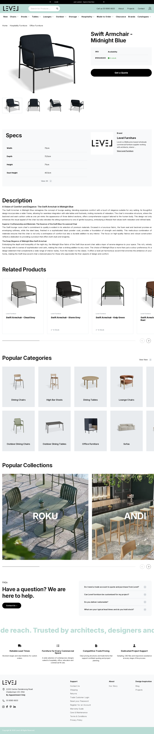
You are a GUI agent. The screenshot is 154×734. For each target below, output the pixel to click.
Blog (137, 686)
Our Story (113, 686)
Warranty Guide (77, 709)
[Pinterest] (11, 707)
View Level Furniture (125, 151)
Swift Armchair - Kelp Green (110, 317)
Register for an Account (80, 705)
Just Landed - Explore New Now (77, 2)
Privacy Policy (76, 720)
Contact (141, 8)
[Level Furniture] (10, 8)
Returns (73, 693)
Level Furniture (11, 313)
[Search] (57, 8)
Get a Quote (121, 72)
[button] (103, 2)
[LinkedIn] (14, 707)
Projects (130, 8)
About (121, 8)
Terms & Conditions (78, 716)
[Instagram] (3, 707)
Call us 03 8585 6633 (106, 8)
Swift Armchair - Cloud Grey (20, 317)
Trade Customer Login (79, 697)
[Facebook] (7, 707)
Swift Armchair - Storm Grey (65, 317)
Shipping (74, 690)
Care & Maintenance (78, 712)
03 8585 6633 (12, 700)
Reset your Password (79, 701)
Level (18, 730)
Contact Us (11, 606)
